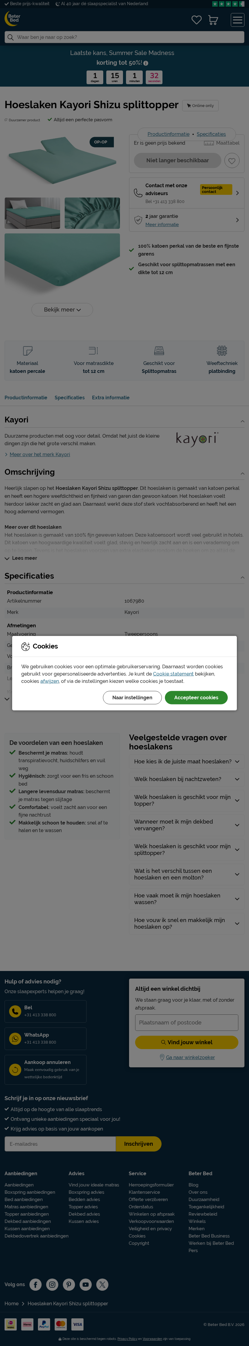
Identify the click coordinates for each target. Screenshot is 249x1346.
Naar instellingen (132, 697)
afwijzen (49, 681)
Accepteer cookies (196, 697)
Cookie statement (173, 673)
